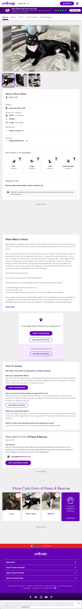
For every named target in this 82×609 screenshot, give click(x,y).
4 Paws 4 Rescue (44, 371)
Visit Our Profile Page (18, 463)
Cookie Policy (36, 588)
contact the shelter (19, 185)
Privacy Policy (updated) (65, 586)
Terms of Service (39, 586)
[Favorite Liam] (17, 495)
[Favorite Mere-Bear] (37, 495)
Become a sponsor (41, 354)
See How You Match (41, 340)
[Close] (79, 603)
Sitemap (29, 586)
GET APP (75, 10)
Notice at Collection (51, 586)
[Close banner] (2, 10)
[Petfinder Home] (9, 3)
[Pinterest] (51, 597)
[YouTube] (46, 597)
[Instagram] (41, 597)
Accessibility (26, 588)
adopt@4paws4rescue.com (21, 457)
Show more (10, 307)
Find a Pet (22, 3)
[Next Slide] (74, 48)
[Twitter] (36, 597)
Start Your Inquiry (41, 333)
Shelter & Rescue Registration (16, 586)
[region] (41, 604)
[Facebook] (31, 597)
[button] (8, 80)
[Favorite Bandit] (57, 495)
